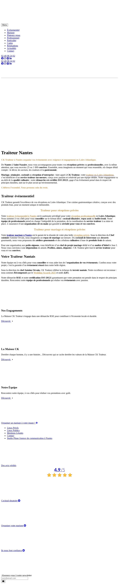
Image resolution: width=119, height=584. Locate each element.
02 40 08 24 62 (8, 56)
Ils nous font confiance (11, 550)
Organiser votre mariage (12, 525)
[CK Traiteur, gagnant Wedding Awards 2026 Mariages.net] (59, 85)
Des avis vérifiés (33, 468)
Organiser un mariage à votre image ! (18, 423)
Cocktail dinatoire (9, 500)
